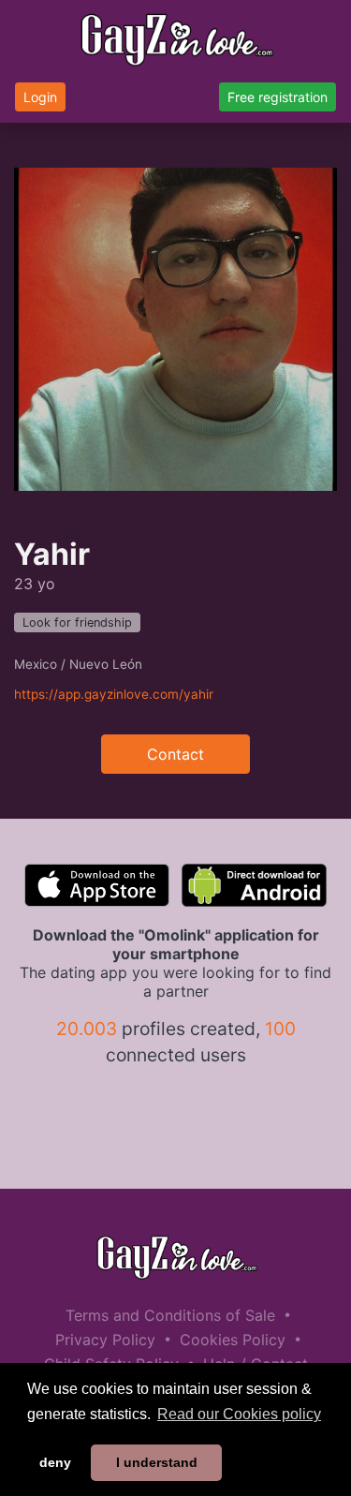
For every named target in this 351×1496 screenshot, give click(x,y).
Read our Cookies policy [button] (239, 1414)
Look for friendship (77, 622)
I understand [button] (156, 1462)
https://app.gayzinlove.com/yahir (113, 694)
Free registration (277, 97)
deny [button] (55, 1462)
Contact (175, 754)
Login (40, 97)
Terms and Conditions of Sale (170, 1315)
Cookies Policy (232, 1339)
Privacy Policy (105, 1339)
